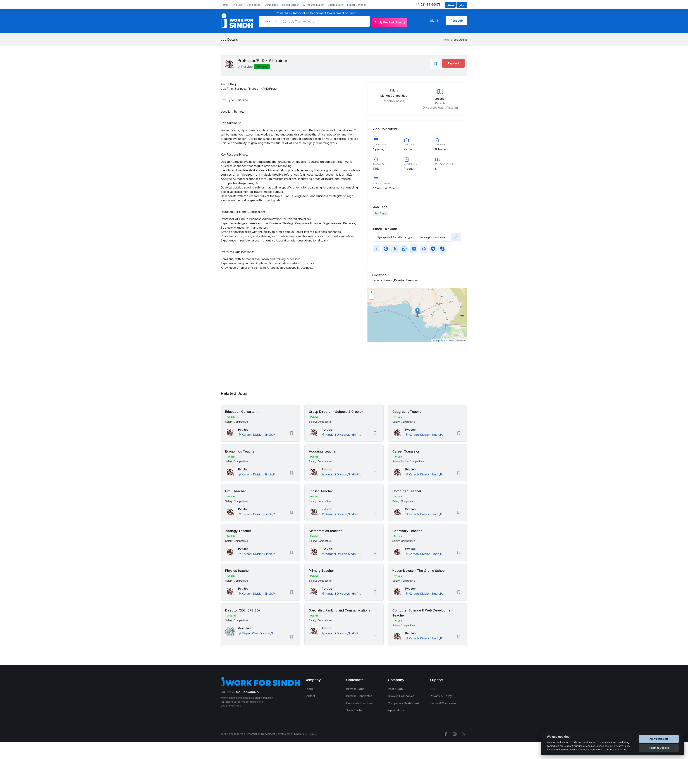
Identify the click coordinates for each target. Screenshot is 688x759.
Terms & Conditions (443, 703)
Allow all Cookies (658, 738)
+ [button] (372, 292)
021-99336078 (430, 4)
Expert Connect (356, 4)
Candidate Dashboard (360, 703)
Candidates (253, 4)
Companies (271, 4)
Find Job (237, 4)
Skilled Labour (290, 4)
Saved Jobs (354, 710)
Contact (309, 696)
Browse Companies (401, 696)
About (308, 689)
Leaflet (435, 340)
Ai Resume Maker (313, 4)
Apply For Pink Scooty (389, 22)
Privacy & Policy (441, 696)
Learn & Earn (335, 4)
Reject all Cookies (659, 747)
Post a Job (395, 689)
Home (224, 4)
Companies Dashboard (403, 703)
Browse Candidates (359, 696)
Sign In (434, 20)
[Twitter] (463, 734)
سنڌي (450, 4)
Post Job (457, 20)
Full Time (380, 213)
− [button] (372, 297)
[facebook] (445, 734)
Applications (396, 710)
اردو (462, 4)
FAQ (433, 689)
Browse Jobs (355, 689)
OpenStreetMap (448, 340)
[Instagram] (454, 734)
